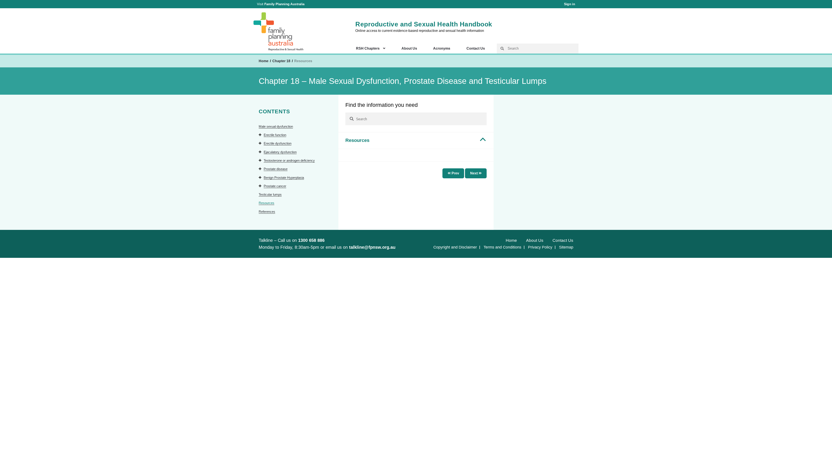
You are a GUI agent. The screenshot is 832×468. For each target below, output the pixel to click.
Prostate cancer (275, 186)
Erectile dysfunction (277, 143)
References (267, 211)
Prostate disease (276, 169)
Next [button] (474, 173)
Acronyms (441, 48)
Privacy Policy (540, 247)
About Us (409, 48)
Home (263, 61)
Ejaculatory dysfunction (280, 152)
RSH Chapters (368, 48)
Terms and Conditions (502, 247)
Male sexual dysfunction (276, 126)
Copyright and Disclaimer (455, 247)
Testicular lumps (270, 194)
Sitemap (566, 247)
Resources (266, 203)
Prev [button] (455, 173)
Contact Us (475, 48)
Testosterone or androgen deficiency (289, 160)
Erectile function (275, 135)
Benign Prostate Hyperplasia (284, 177)
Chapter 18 (281, 61)
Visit (280, 4)
